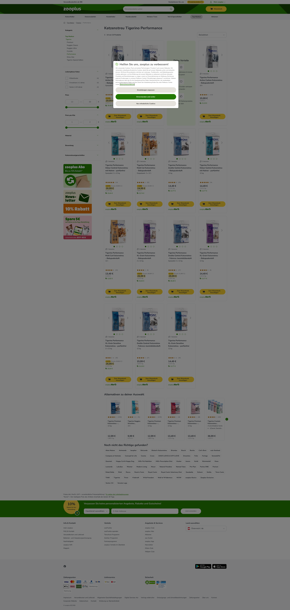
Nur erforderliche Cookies (145, 104)
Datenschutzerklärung (127, 84)
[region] (145, 84)
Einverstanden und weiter (145, 97)
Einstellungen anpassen (146, 90)
